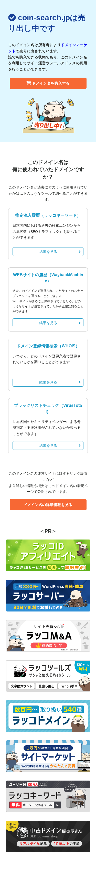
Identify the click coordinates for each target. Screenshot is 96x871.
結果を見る (48, 252)
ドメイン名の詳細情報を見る (48, 505)
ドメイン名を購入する (51, 83)
